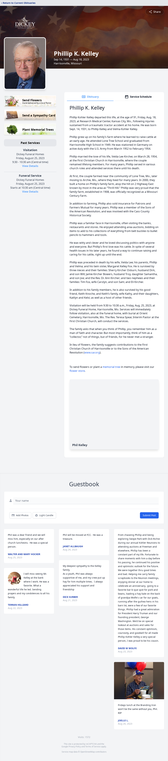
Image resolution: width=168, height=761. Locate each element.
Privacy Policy (75, 746)
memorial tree (111, 367)
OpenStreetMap (87, 751)
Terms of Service (93, 746)
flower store (77, 371)
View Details (30, 166)
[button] (139, 680)
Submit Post (149, 515)
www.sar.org (92, 352)
